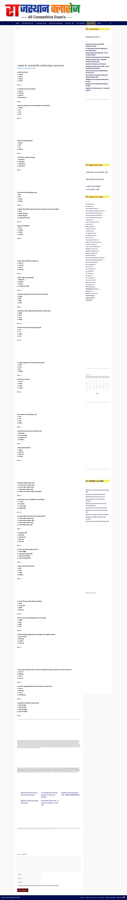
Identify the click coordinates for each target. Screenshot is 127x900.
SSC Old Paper (89, 273)
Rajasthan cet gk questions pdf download (96, 64)
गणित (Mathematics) (90, 287)
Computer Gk (89, 220)
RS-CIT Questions (90, 264)
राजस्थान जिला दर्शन (90, 295)
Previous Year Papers (55, 23)
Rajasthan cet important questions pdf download (97, 57)
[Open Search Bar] (110, 23)
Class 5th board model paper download (94, 211)
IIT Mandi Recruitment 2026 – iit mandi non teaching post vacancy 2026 (49, 803)
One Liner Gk (89, 237)
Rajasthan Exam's (121, 897)
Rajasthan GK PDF (90, 253)
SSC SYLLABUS (90, 278)
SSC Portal (88, 275)
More (99, 23)
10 (86, 383)
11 (89, 383)
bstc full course (89, 206)
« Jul (97, 393)
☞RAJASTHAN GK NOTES (95, 179)
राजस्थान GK (88, 291)
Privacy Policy (101, 897)
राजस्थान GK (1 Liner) (90, 293)
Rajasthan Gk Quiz (90, 255)
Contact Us (87, 897)
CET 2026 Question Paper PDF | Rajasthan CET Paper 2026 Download (49, 795)
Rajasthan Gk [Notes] (90, 249)
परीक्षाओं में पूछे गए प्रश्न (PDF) (92, 289)
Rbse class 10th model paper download (94, 257)
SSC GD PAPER (89, 269)
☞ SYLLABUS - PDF (92, 189)
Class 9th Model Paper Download (93, 217)
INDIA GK (88, 224)
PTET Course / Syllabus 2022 (92, 246)
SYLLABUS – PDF (69, 23)
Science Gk (88, 266)
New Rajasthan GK (90, 235)
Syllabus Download (90, 282)
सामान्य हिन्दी (88, 300)
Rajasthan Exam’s (93, 36)
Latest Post (91, 23)
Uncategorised (89, 284)
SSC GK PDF (89, 271)
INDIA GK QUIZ (90, 226)
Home (17, 23)
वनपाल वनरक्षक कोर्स (90, 298)
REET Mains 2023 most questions (93, 260)
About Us (82, 897)
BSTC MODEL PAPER (91, 208)
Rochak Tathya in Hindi (91, 262)
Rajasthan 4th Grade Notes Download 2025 (96, 508)
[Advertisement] (48, 130)
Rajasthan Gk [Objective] (91, 251)
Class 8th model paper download (93, 215)
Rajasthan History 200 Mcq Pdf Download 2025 (97, 521)
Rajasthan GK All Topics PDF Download (95, 494)
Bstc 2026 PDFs (81, 23)
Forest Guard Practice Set (91, 222)
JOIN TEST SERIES (93, 186)
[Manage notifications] (124, 897)
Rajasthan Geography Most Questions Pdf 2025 (97, 514)
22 (103, 385)
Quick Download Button (111, 897)
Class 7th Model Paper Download (93, 213)
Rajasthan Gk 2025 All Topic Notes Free (95, 497)
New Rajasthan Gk (27, 23)
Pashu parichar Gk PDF (91, 240)
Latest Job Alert (41, 23)
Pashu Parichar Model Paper (92, 242)
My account (94, 897)
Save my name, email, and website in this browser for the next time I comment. (39, 885)
